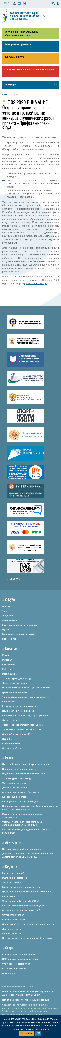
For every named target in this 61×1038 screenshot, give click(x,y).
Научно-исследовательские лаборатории (24, 773)
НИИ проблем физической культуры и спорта (26, 687)
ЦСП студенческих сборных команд (21, 959)
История (6, 606)
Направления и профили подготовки (21, 849)
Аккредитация (9, 620)
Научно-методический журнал (18, 711)
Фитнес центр (9, 720)
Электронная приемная (17, 44)
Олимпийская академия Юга (17, 734)
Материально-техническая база (18, 634)
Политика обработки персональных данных (25, 1000)
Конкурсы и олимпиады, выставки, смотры (25, 905)
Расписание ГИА (11, 896)
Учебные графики (11, 882)
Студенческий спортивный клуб (19, 954)
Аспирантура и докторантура (17, 678)
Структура (11, 648)
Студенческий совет (13, 748)
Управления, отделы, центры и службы (22, 729)
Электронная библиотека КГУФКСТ (20, 901)
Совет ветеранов (11, 743)
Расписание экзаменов (14, 878)
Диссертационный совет (15, 683)
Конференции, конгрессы (15, 797)
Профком (7, 738)
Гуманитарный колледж (15, 692)
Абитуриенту (13, 842)
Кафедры (7, 669)
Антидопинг (8, 973)
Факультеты (8, 664)
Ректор (5, 655)
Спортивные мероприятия (16, 963)
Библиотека (8, 701)
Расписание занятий (13, 873)
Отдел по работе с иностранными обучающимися (28, 924)
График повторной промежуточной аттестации (27, 891)
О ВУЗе (10, 599)
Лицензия (7, 615)
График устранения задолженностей (21, 887)
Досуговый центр (11, 929)
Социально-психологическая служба (21, 910)
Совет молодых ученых (14, 783)
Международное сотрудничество (19, 625)
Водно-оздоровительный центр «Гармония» (25, 715)
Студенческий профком (14, 919)
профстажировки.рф (35, 283)
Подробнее (26, 1033)
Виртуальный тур (14, 57)
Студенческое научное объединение (21, 792)
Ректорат (7, 660)
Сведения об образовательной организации (29, 69)
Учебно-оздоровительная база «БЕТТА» (23, 725)
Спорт (9, 947)
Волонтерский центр (13, 933)
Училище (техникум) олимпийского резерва (25, 697)
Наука (9, 757)
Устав (5, 611)
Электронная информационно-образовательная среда (21, 33)
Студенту (11, 866)
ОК (38, 1033)
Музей (5, 629)
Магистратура (9, 673)
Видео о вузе (9, 639)
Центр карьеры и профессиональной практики (27, 938)
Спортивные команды (14, 968)
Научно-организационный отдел (19, 769)
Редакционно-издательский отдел (20, 706)
